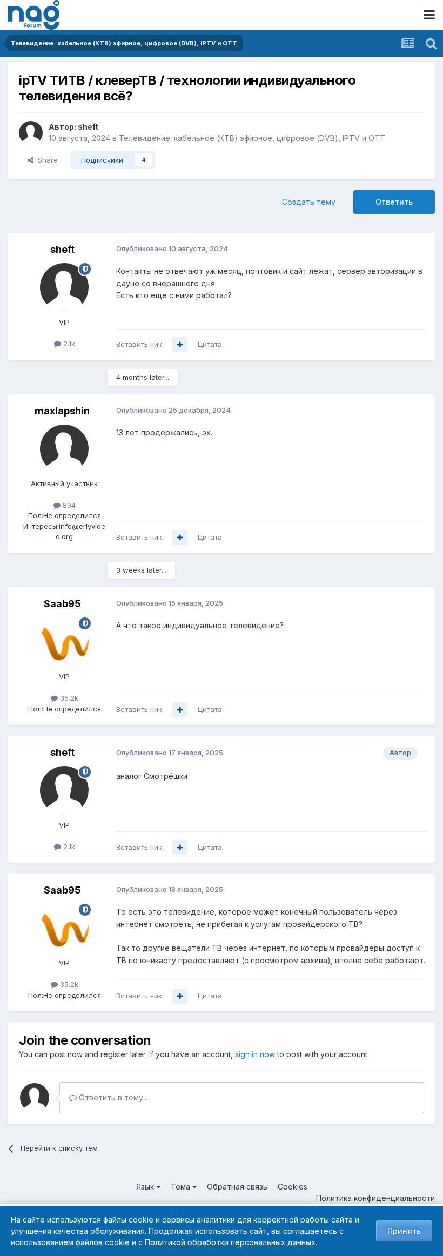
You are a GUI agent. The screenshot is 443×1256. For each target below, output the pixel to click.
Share (45, 160)
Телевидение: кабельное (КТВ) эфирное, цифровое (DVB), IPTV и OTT (252, 138)
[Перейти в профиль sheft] (31, 133)
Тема (181, 1186)
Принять (404, 1230)
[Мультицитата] (179, 344)
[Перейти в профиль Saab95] (64, 641)
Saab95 (62, 603)
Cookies (292, 1186)
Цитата (210, 344)
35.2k (68, 698)
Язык (146, 1186)
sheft (88, 126)
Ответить (394, 201)
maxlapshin (62, 411)
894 (68, 505)
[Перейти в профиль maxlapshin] (64, 449)
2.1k (68, 343)
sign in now (255, 1054)
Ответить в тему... (112, 1097)
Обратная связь (237, 1186)
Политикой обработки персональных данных (230, 1242)
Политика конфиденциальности (375, 1198)
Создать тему (308, 201)
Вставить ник (139, 344)
